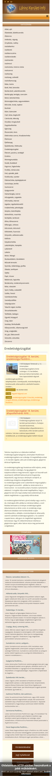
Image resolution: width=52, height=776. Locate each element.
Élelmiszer (8, 139)
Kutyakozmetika (10, 242)
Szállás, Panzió (10, 293)
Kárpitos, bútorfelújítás (13, 211)
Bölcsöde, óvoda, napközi (13, 105)
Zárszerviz (8, 341)
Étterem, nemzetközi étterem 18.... (18, 577)
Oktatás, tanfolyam (11, 269)
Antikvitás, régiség (11, 39)
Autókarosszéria (10, 53)
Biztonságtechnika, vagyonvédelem (17, 101)
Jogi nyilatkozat (23, 755)
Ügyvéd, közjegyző (11, 317)
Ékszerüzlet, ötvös (11, 132)
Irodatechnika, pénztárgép (14, 208)
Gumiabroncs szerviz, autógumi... (17, 643)
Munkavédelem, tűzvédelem (14, 259)
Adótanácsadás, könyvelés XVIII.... (17, 593)
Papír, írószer (9, 276)
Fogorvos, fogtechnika (12, 166)
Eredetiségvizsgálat (11, 149)
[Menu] (46, 16)
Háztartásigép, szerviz (12, 194)
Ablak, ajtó (8, 29)
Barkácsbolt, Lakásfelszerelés (15, 91)
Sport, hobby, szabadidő (13, 290)
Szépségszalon (10, 304)
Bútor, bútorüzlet (11, 112)
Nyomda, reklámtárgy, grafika (15, 266)
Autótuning (8, 74)
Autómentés (9, 60)
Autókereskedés (10, 57)
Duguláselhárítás (11, 125)
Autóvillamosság (10, 81)
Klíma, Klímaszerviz (11, 221)
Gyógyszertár (9, 190)
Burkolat (8, 108)
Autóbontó (8, 50)
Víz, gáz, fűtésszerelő (12, 334)
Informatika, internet (12, 201)
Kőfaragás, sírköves (11, 225)
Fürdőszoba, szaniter (12, 177)
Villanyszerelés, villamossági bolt (16, 328)
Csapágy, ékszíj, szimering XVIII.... (17, 627)
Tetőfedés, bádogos (11, 314)
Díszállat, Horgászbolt (12, 122)
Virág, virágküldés (11, 331)
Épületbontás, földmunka (13, 146)
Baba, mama (9, 84)
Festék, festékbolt (11, 163)
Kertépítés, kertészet (12, 218)
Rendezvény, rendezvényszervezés (17, 283)
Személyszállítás (10, 300)
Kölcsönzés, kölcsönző (12, 228)
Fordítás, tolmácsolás (12, 170)
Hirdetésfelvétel (22, 747)
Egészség (8, 129)
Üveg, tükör (9, 321)
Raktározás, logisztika (12, 280)
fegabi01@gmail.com (19, 394)
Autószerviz (9, 70)
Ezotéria (7, 156)
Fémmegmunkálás (11, 160)
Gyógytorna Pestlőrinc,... (14, 661)
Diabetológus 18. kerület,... (15, 610)
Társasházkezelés (11, 310)
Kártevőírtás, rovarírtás (13, 214)
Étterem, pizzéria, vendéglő (14, 153)
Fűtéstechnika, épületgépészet (15, 180)
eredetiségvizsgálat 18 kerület (23, 397)
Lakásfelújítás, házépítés (13, 245)
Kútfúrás (8, 238)
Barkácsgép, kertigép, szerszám (16, 94)
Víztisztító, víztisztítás (12, 338)
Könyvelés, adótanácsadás (14, 235)
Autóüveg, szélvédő (11, 77)
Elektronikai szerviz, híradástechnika (17, 136)
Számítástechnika (11, 297)
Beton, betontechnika (12, 98)
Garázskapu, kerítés (12, 184)
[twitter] (8, 2)
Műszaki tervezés (11, 262)
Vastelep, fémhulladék (12, 324)
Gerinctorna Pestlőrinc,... (14, 711)
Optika (7, 273)
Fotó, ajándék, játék (11, 173)
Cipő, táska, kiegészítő (12, 115)
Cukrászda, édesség (12, 118)
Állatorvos (8, 36)
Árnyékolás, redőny (11, 43)
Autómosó (8, 64)
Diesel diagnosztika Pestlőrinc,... (17, 727)
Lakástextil (8, 249)
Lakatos (7, 252)
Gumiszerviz (9, 187)
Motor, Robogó (10, 256)
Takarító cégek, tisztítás (13, 307)
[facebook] (5, 2)
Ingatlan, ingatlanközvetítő (14, 204)
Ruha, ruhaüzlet (10, 286)
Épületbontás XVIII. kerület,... (16, 677)
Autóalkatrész (9, 46)
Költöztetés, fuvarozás (12, 232)
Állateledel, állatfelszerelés (14, 33)
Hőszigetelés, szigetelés (13, 197)
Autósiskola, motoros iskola (14, 67)
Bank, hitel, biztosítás (12, 88)
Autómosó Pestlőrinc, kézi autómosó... (19, 694)
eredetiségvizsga (24, 400)
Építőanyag (8, 142)
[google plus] (11, 2)
